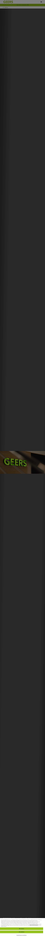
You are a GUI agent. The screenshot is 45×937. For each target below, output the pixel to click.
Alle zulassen (21, 928)
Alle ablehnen (21, 931)
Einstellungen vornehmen (21, 935)
